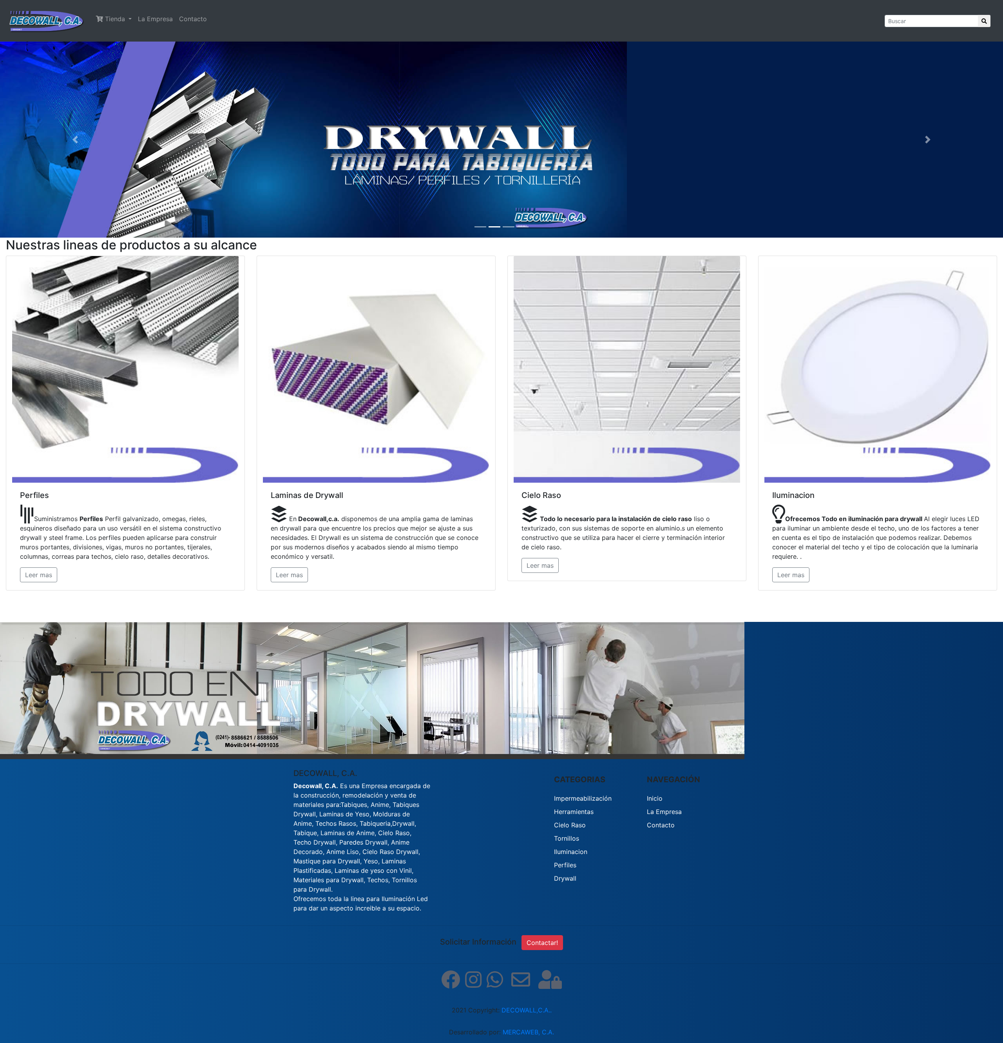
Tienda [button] (115, 19)
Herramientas (574, 812)
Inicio (655, 798)
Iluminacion (570, 852)
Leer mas (38, 575)
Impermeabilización (583, 798)
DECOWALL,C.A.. (527, 1010)
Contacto (193, 19)
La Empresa (155, 19)
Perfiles (565, 865)
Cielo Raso (570, 825)
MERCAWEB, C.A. (528, 1032)
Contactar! (542, 943)
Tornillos (566, 838)
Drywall (565, 878)
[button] (75, 140)
